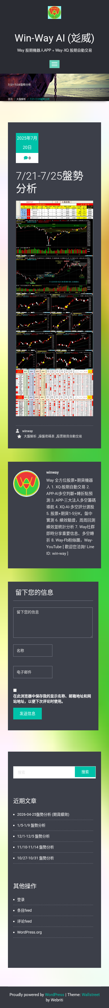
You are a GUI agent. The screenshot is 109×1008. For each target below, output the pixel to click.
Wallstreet (91, 994)
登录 (21, 899)
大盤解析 (21, 99)
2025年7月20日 (27, 143)
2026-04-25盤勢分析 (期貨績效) (43, 814)
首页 (10, 99)
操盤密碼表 (46, 436)
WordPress (54, 994)
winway (27, 431)
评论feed (24, 921)
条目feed (24, 910)
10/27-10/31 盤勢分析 (35, 858)
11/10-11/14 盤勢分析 (35, 847)
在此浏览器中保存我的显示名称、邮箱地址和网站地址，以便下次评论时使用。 (52, 698)
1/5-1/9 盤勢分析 (31, 825)
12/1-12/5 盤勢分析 (33, 836)
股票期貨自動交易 (69, 436)
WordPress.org (29, 932)
